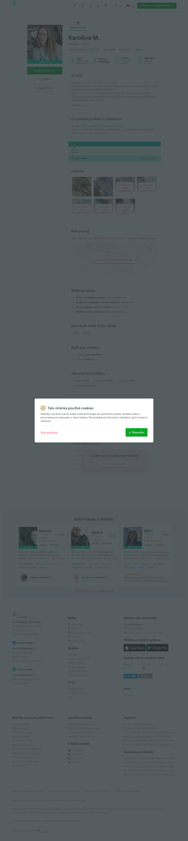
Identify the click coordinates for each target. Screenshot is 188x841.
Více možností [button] (49, 432)
